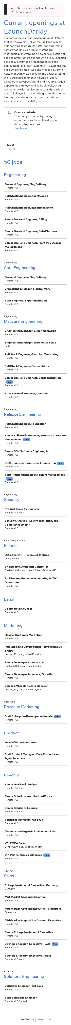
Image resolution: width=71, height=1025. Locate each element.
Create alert (21, 128)
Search (10, 145)
